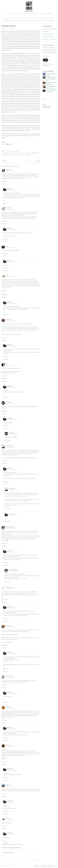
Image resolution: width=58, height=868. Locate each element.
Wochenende (27, 154)
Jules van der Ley (9, 676)
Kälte (20, 152)
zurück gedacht (44, 18)
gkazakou (48, 82)
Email (16, 152)
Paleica (7, 818)
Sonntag (18, 154)
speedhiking (8, 169)
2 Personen (6, 460)
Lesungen (24, 20)
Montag (24, 152)
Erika (7, 245)
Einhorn (12, 152)
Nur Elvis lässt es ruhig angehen (49, 28)
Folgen (45, 60)
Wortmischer (8, 319)
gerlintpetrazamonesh (51, 77)
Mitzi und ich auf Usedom (48, 36)
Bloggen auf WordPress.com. (8, 865)
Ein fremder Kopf (7, 20)
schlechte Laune (11, 154)
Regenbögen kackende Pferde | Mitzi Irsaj (14, 844)
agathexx (8, 706)
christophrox (8, 402)
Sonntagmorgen (46, 31)
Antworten (4, 183)
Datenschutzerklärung (32, 20)
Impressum (41, 20)
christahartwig (49, 86)
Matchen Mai (8, 625)
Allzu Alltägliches (23, 18)
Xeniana (7, 784)
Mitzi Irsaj (29, 11)
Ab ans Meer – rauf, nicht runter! (49, 39)
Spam (22, 154)
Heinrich (8, 744)
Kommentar (36, 860)
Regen (29, 152)
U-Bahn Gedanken (16, 20)
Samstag (4, 154)
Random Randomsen (10, 526)
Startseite (7, 18)
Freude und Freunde (49, 20)
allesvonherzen (9, 587)
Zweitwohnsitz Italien (34, 18)
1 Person (6, 181)
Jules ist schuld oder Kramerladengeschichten (32, 161)
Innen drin (51, 18)
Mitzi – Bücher (14, 18)
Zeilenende (8, 207)
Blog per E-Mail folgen (48, 45)
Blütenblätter (5, 152)
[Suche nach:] (49, 98)
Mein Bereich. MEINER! (47, 34)
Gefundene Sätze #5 (5, 161)
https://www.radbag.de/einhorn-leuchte (10, 634)
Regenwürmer (35, 152)
